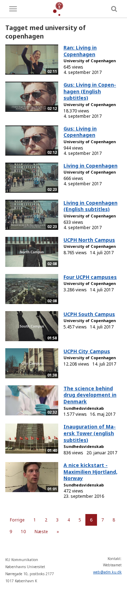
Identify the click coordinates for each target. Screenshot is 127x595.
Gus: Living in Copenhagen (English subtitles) (90, 91)
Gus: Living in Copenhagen (80, 132)
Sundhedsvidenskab (84, 408)
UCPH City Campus (87, 351)
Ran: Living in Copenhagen (80, 51)
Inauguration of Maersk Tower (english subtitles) (90, 433)
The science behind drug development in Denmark (90, 395)
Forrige (17, 520)
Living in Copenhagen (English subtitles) (90, 206)
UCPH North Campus (89, 240)
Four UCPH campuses (90, 277)
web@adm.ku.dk (107, 572)
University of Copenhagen (90, 60)
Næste (41, 532)
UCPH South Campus (89, 314)
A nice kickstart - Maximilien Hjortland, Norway (90, 472)
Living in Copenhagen (90, 165)
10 (23, 532)
